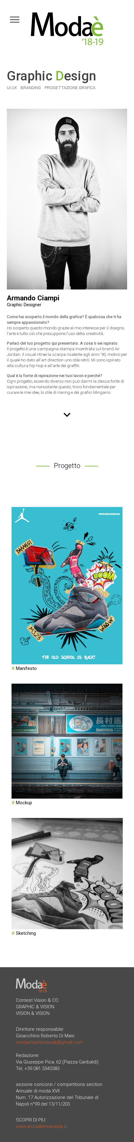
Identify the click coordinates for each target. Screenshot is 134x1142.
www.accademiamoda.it (41, 1126)
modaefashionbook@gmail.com (49, 1042)
